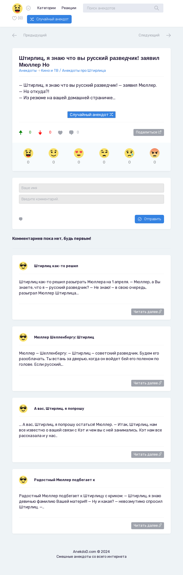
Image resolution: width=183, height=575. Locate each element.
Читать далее (146, 312)
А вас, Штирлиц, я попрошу (59, 408)
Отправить (152, 219)
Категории (46, 8)
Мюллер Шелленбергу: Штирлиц (64, 337)
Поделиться (147, 132)
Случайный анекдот (52, 19)
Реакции (69, 8)
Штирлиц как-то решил (56, 266)
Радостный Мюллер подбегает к (64, 480)
